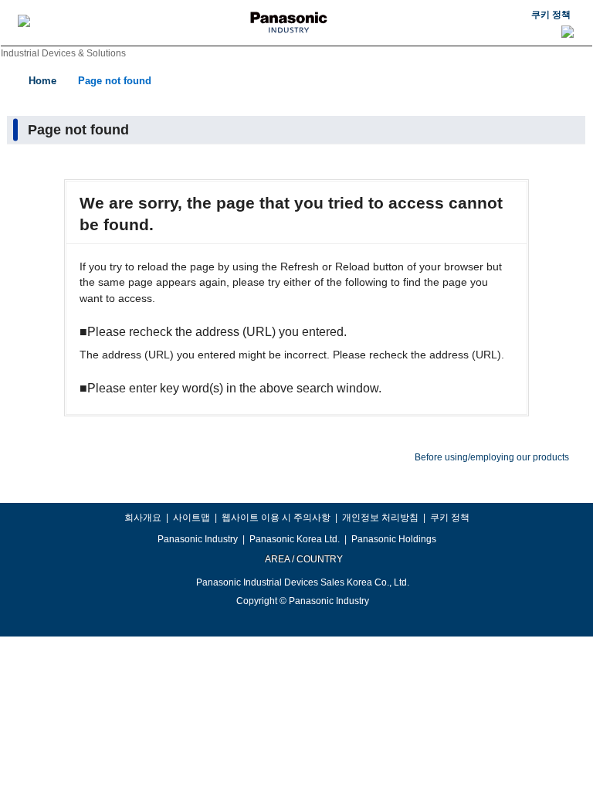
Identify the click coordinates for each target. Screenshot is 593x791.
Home (42, 81)
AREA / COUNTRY (303, 559)
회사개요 (142, 517)
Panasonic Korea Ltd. (294, 539)
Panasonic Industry (198, 539)
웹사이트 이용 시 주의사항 (276, 517)
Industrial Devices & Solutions (63, 53)
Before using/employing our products (492, 457)
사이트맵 (191, 517)
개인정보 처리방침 (380, 517)
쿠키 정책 (551, 14)
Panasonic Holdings (393, 539)
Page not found (114, 81)
